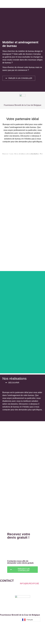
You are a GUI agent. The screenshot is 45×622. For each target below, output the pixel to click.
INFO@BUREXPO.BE (29, 584)
